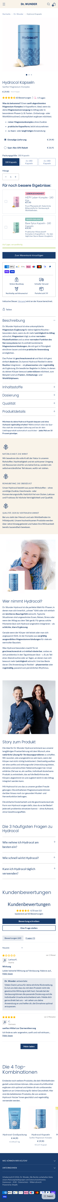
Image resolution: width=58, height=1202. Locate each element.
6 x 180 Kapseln (47, 162)
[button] (9, 97)
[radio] (5, 139)
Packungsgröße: (15, 155)
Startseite (6, 14)
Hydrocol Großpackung (15, 1134)
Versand (22, 301)
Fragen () (30, 938)
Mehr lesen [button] (7, 973)
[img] (8, 955)
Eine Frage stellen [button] (29, 928)
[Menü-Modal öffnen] (4, 4)
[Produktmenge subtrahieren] (6, 177)
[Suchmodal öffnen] (48, 4)
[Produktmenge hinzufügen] (15, 177)
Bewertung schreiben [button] (29, 921)
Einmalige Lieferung (17, 139)
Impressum (6, 1182)
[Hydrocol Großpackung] (14, 1118)
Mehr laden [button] (29, 1046)
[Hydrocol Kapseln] (40, 1118)
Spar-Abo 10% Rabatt (18, 147)
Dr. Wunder (18, 14)
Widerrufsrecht (36, 1182)
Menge (5, 170)
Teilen (9, 309)
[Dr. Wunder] (29, 4)
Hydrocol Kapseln (41, 1134)
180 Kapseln (11, 162)
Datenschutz (23, 1182)
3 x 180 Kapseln (29, 162)
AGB (15, 1182)
